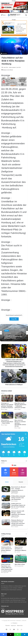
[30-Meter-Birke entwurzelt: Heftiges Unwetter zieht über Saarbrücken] (6, 498)
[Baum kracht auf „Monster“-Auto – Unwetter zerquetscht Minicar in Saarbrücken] (6, 489)
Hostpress (15, 623)
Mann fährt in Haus (20, 564)
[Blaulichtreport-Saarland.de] (14, 15)
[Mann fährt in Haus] (21, 559)
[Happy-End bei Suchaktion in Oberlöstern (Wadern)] (21, 542)
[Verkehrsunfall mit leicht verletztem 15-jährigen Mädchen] (7, 542)
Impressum (13, 625)
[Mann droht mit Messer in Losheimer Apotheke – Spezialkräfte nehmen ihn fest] (21, 415)
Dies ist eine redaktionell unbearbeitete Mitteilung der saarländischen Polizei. (13, 304)
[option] (14, 332)
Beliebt (7, 482)
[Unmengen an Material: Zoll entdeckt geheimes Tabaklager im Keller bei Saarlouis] (7, 398)
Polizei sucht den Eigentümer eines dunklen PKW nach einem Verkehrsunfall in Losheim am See (6, 568)
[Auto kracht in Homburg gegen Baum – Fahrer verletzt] (7, 415)
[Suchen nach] (26, 15)
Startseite (7, 625)
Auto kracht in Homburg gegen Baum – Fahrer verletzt (7, 422)
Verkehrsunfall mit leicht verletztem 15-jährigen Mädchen (6, 548)
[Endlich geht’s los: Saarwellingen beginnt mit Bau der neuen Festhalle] (6, 506)
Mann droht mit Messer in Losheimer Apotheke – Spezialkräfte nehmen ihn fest (20, 423)
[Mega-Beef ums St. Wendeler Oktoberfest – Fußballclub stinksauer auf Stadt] (21, 398)
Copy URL (14, 319)
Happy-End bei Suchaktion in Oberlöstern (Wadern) (20, 548)
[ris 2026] (14, 85)
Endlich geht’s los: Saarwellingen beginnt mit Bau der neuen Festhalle (18, 505)
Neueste (21, 482)
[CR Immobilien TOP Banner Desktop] (14, 7)
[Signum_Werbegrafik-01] (14, 28)
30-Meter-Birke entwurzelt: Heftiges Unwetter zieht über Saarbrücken (18, 497)
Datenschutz (20, 625)
